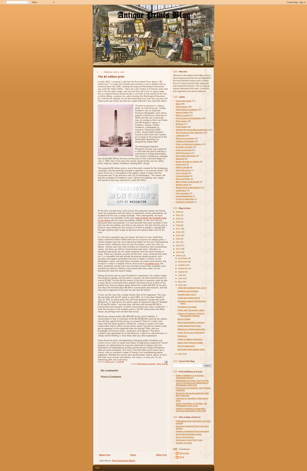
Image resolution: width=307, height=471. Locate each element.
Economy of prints (184, 147)
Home (133, 455)
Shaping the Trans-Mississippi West (192, 130)
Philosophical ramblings (146, 364)
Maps (178, 104)
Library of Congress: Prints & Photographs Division (191, 315)
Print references (183, 170)
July (180, 275)
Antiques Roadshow (185, 141)
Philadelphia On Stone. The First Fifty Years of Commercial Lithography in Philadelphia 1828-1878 (192, 383)
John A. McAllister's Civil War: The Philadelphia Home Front (191, 404)
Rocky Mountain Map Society (189, 434)
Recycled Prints (183, 179)
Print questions (182, 193)
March (181, 354)
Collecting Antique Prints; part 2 (192, 288)
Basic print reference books (190, 343)
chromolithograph (184, 196)
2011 (178, 249)
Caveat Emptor (182, 176)
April (180, 285)
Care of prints (182, 173)
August (181, 272)
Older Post (161, 455)
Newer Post (104, 455)
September (183, 268)
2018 (178, 225)
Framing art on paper (187, 307)
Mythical (179, 124)
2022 (178, 212)
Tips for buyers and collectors (189, 133)
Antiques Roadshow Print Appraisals (192, 431)
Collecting (180, 135)
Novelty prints (182, 185)
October (182, 265)
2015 (178, 235)
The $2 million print (186, 346)
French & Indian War (185, 199)
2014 (178, 239)
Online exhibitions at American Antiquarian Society (190, 376)
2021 (178, 215)
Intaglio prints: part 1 (187, 294)
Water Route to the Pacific (187, 182)
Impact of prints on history (188, 162)
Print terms (181, 164)
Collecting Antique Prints (189, 298)
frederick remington (185, 202)
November (183, 262)
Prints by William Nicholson (190, 339)
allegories (180, 159)
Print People (181, 127)
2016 (178, 232)
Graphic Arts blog (184, 443)
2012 (178, 245)
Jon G (181, 457)
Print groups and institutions (188, 118)
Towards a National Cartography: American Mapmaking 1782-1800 (191, 410)
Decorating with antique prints (191, 349)
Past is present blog (185, 437)
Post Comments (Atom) (123, 460)
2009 (178, 256)
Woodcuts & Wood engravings (191, 329)
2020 (178, 219)
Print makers (182, 107)
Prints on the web (183, 150)
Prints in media (182, 167)
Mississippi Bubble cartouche (191, 322)
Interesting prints (183, 101)
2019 (178, 222)
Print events (181, 121)
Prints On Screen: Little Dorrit (191, 333)
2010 (178, 252)
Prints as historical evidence (189, 144)
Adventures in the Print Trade (189, 440)
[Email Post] (166, 362)
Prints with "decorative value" (191, 310)
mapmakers (181, 190)
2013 (178, 242)
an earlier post (152, 263)
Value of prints (162, 364)
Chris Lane (184, 453)
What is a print (182, 115)
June (180, 278)
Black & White (184, 319)
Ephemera (182, 336)
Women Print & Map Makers (188, 188)
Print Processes (183, 153)
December (183, 258)
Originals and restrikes (188, 291)
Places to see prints (185, 138)
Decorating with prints (186, 156)
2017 (178, 229)
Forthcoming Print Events (189, 326)
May (180, 282)
